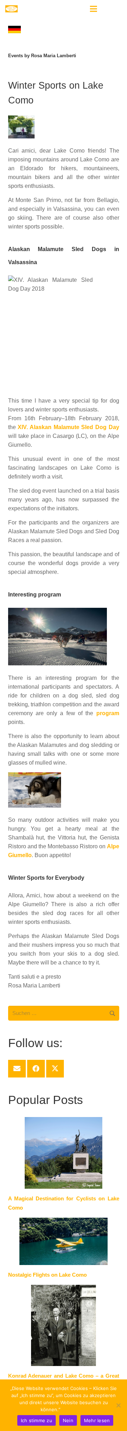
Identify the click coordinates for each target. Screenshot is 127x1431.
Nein (68, 1420)
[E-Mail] (17, 1068)
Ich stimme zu (36, 1420)
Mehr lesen (74, 1409)
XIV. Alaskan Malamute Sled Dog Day (68, 427)
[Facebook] (36, 1068)
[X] (55, 1068)
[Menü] (93, 9)
